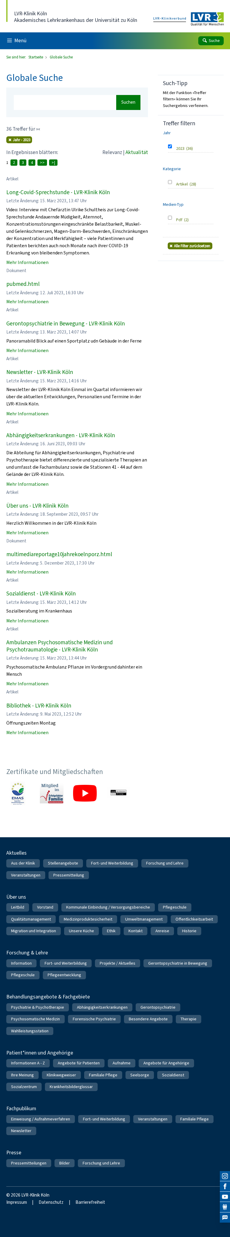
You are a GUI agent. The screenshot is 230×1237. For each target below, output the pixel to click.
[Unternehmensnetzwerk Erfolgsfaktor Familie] (51, 793)
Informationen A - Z (28, 1063)
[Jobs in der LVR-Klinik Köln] (225, 1217)
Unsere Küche (81, 931)
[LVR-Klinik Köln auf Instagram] (225, 1176)
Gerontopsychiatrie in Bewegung (177, 963)
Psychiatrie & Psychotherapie (37, 1007)
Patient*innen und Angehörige (39, 1052)
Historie (189, 931)
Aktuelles (16, 852)
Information (21, 963)
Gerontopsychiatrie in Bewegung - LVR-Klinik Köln (65, 323)
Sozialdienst (173, 1075)
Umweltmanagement (144, 919)
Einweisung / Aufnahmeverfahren (40, 1119)
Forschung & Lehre (27, 952)
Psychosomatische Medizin (35, 1019)
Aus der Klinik (23, 863)
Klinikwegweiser (61, 1075)
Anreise (162, 931)
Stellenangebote (63, 863)
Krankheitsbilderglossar (71, 1087)
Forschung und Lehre (165, 863)
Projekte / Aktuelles (117, 963)
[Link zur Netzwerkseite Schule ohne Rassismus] (118, 793)
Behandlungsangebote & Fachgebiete (48, 996)
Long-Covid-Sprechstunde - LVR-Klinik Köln (58, 192)
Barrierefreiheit (90, 1202)
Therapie (188, 1019)
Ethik (111, 931)
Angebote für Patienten (79, 1063)
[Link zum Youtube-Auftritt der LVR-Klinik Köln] (85, 793)
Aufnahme (122, 1063)
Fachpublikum (21, 1108)
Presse (13, 1152)
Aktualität (136, 152)
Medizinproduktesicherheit (88, 919)
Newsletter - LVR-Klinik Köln (39, 372)
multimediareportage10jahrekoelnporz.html (59, 554)
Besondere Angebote (148, 1019)
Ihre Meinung (22, 1075)
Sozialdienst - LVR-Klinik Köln (41, 593)
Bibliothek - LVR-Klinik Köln (38, 705)
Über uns (16, 896)
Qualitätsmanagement (31, 919)
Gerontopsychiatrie (157, 1007)
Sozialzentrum (24, 1087)
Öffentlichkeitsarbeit (194, 919)
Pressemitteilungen (28, 1163)
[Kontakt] (225, 1207)
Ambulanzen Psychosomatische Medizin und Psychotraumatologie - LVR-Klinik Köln (59, 646)
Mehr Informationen (27, 262)
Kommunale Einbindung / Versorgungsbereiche (108, 907)
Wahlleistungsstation (30, 1031)
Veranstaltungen (25, 875)
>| (53, 162)
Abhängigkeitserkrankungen (102, 1007)
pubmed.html (23, 284)
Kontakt (135, 931)
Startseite (36, 57)
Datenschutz (51, 1202)
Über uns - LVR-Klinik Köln (37, 505)
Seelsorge (139, 1075)
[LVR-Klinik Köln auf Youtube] (225, 1197)
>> (42, 162)
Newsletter (21, 1131)
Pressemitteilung (68, 875)
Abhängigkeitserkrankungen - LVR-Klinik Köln (60, 435)
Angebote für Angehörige (166, 1063)
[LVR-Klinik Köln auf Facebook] (225, 1186)
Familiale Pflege (103, 1075)
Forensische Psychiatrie (94, 1019)
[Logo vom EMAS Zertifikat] (18, 793)
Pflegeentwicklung (64, 975)
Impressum (16, 1202)
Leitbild (17, 907)
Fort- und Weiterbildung (112, 863)
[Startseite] (188, 19)
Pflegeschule (175, 907)
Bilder (64, 1163)
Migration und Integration (33, 931)
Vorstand (45, 907)
